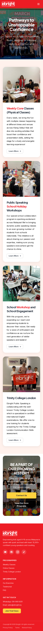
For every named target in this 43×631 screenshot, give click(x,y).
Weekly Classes (9, 565)
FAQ (4, 590)
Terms (17, 628)
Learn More (14, 151)
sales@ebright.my (15, 605)
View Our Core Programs (21, 504)
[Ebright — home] (8, 4)
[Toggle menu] (38, 4)
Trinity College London (12, 572)
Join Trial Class (12, 611)
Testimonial (7, 587)
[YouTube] (5, 552)
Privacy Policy (8, 628)
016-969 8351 (17, 602)
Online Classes (8, 568)
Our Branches (8, 583)
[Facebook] (11, 552)
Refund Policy (27, 628)
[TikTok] (24, 552)
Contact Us (21, 495)
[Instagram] (17, 552)
